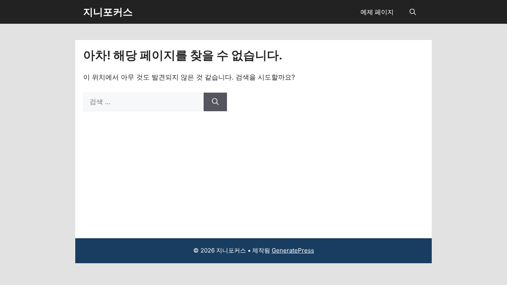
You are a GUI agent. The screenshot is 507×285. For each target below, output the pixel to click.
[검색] (215, 102)
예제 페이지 (377, 12)
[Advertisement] (253, 170)
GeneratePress (293, 250)
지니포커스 (108, 12)
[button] (413, 12)
